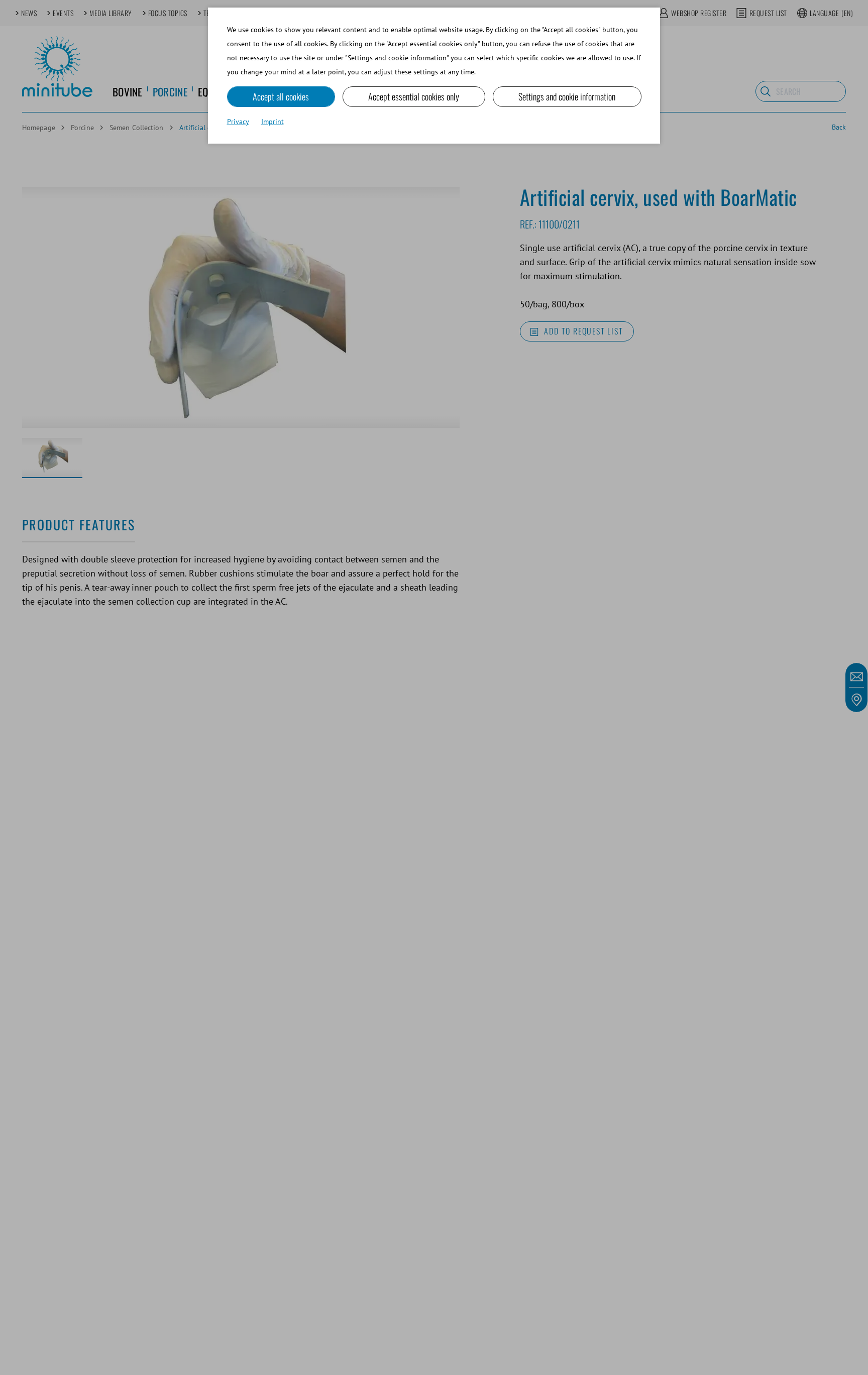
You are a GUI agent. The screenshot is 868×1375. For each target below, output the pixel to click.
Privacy (238, 121)
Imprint (272, 121)
